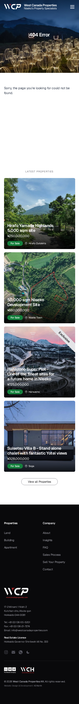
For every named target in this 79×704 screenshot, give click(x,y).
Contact (48, 569)
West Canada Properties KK (28, 681)
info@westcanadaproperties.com (29, 630)
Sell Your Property (54, 562)
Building (9, 540)
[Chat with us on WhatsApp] (21, 652)
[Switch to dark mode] (28, 652)
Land (7, 533)
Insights (47, 540)
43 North (38, 685)
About (46, 533)
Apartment (10, 547)
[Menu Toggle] (72, 7)
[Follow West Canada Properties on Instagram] (6, 652)
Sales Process (52, 555)
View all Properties (39, 481)
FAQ (45, 547)
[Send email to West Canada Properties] (13, 652)
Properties (11, 523)
